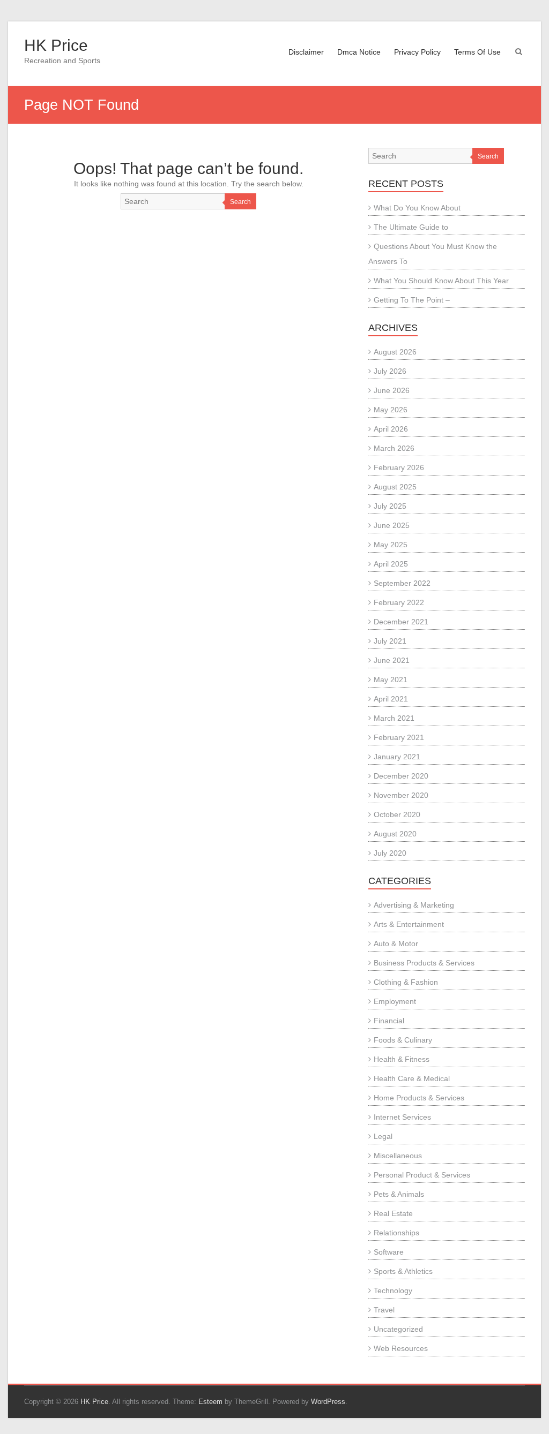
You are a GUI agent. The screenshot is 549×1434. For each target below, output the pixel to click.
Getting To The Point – (412, 300)
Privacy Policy (417, 52)
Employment (395, 1001)
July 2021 (390, 641)
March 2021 (394, 718)
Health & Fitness (401, 1059)
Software (389, 1252)
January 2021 (397, 756)
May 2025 (390, 544)
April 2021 (391, 699)
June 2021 (392, 660)
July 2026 (390, 371)
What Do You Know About (417, 207)
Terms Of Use (477, 52)
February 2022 (399, 602)
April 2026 (391, 429)
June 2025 (392, 525)
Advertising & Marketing (414, 905)
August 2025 (395, 486)
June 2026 (392, 390)
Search (240, 202)
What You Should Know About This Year (441, 280)
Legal (383, 1136)
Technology (393, 1290)
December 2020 (401, 776)
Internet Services (402, 1117)
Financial (389, 1020)
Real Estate (393, 1213)
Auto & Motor (396, 943)
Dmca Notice (359, 52)
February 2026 (399, 467)
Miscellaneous (398, 1155)
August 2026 (395, 352)
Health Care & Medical (412, 1078)
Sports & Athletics (403, 1271)
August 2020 (395, 833)
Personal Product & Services (422, 1175)
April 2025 (391, 564)
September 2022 (402, 583)
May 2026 (390, 409)
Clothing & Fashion (406, 982)
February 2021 (399, 737)
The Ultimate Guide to (411, 227)
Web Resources (401, 1348)
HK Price (56, 45)
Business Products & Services (424, 962)
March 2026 (394, 448)
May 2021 (390, 679)
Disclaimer (306, 52)
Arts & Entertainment (409, 924)
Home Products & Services (419, 1097)
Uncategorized (398, 1329)
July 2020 (390, 853)
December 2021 (401, 621)
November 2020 (401, 795)
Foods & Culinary (403, 1040)
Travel (384, 1309)
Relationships (396, 1232)
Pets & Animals (399, 1194)
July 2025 (390, 506)
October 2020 (397, 814)
